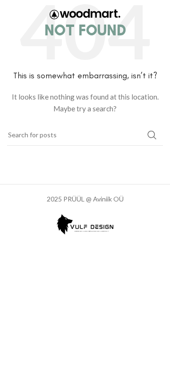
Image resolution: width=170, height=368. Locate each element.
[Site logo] (85, 13)
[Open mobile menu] (158, 14)
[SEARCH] (152, 135)
